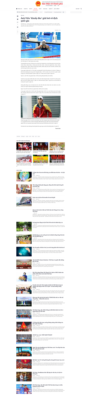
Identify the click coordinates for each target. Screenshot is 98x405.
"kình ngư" (23, 136)
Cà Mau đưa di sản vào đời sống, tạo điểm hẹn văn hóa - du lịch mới (49, 173)
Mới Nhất (77, 8)
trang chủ (20, 8)
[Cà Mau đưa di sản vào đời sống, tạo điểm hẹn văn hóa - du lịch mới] (24, 176)
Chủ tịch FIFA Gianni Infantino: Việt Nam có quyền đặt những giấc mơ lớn (48, 260)
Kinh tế (30, 8)
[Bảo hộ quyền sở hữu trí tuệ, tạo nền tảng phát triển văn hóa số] (24, 251)
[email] (63, 12)
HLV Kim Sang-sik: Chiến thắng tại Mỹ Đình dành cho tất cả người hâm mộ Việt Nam (48, 310)
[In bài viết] (17, 27)
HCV (30, 136)
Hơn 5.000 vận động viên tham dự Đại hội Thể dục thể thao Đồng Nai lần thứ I (57, 164)
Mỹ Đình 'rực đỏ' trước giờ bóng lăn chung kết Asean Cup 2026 (48, 360)
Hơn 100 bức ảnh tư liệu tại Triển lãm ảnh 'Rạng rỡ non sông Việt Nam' (48, 210)
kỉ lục (39, 136)
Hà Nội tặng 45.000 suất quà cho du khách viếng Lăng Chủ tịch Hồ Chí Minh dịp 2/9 (48, 235)
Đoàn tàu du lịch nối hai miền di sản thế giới (44, 197)
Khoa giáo (45, 8)
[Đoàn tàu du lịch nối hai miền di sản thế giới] (24, 201)
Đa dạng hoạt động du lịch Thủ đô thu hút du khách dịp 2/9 (48, 222)
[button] (40, 12)
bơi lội (27, 136)
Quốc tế (50, 8)
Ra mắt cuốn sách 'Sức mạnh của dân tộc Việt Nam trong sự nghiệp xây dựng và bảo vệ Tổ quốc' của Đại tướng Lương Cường (48, 286)
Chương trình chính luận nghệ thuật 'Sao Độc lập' (39, 152)
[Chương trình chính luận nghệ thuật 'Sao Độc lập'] (40, 146)
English (55, 5)
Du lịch (34, 275)
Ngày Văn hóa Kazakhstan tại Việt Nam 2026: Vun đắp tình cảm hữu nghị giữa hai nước (49, 348)
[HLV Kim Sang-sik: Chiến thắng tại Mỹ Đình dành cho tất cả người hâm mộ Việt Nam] (24, 314)
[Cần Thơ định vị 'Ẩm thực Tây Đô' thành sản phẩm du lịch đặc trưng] (40, 159)
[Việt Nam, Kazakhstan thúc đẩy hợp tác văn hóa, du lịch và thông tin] (24, 376)
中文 (58, 5)
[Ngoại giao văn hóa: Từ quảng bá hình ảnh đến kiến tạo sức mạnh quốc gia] (57, 146)
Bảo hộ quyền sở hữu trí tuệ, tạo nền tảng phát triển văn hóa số (49, 247)
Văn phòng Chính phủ (57, 12)
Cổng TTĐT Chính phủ (48, 12)
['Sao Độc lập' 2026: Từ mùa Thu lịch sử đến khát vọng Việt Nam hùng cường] (24, 146)
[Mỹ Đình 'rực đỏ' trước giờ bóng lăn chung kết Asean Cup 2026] (24, 364)
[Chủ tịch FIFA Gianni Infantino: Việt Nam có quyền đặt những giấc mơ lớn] (24, 264)
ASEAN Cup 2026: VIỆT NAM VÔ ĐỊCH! (42, 335)
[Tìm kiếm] (81, 8)
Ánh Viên (18, 136)
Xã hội (40, 8)
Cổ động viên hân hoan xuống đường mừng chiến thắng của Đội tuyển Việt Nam (48, 323)
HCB (33, 136)
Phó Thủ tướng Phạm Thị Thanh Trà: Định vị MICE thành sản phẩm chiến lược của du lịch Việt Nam (48, 273)
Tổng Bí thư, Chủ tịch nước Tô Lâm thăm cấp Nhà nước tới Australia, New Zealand (29, 12)
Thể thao (34, 325)
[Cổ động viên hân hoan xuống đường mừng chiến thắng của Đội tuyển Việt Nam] (24, 326)
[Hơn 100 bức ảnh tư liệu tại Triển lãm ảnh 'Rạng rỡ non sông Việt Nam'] (24, 214)
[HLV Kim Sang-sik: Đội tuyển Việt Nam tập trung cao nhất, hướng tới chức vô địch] (24, 389)
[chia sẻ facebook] (17, 16)
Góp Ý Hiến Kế (56, 8)
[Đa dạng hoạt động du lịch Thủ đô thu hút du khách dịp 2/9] (24, 226)
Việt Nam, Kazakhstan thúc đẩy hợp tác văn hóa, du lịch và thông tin (47, 373)
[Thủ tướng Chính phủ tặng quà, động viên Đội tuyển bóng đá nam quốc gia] (24, 189)
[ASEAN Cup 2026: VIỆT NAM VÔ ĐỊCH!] (24, 339)
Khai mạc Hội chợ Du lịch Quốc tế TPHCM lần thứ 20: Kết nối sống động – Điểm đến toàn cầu (48, 298)
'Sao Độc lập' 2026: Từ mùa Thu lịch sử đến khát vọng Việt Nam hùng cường (23, 152)
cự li (35, 136)
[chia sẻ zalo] (17, 19)
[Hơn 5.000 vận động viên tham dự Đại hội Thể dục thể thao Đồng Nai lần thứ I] (57, 159)
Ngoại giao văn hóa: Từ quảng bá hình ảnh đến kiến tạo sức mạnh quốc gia (57, 152)
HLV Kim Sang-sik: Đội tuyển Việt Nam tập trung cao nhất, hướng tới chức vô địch (48, 385)
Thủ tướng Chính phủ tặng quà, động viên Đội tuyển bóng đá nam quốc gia (48, 185)
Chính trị (25, 8)
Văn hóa (35, 8)
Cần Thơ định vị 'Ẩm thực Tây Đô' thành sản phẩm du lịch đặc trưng (40, 164)
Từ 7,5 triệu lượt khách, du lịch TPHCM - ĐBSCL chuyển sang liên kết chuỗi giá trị (23, 165)
